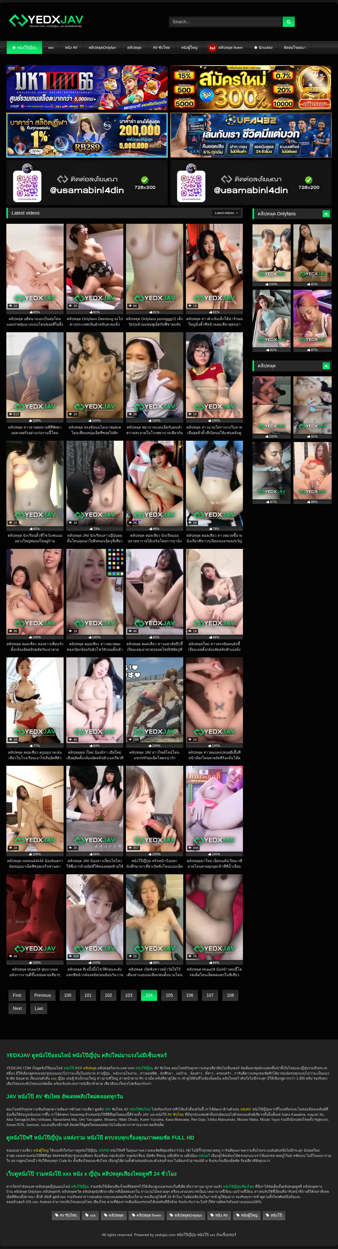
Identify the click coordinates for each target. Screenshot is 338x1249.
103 (128, 995)
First (17, 995)
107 (210, 995)
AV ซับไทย (161, 47)
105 (169, 995)
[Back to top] (321, 1233)
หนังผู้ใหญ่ (189, 47)
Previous (42, 995)
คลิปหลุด (134, 47)
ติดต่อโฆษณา (295, 47)
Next (17, 1008)
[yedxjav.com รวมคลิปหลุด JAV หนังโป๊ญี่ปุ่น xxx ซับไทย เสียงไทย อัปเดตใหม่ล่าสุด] (46, 22)
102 (108, 995)
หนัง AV (71, 47)
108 (230, 995)
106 (189, 995)
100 (67, 995)
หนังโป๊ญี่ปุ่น (27, 47)
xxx (51, 47)
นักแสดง (266, 47)
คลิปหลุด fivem (230, 47)
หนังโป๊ (69, 1068)
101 (88, 995)
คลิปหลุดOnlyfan (102, 47)
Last (39, 1008)
